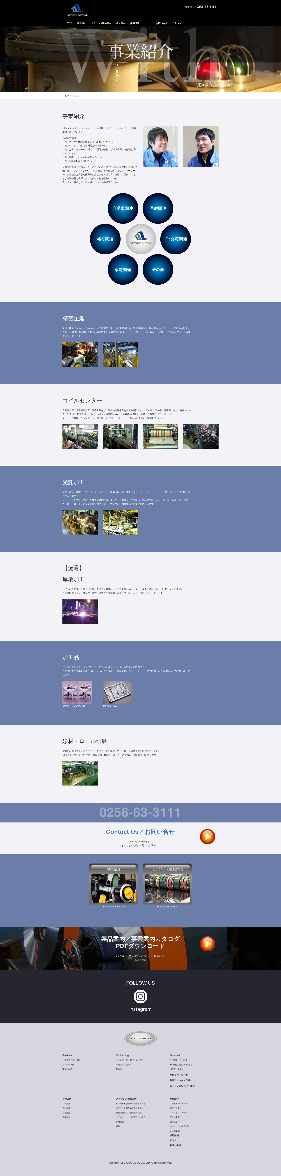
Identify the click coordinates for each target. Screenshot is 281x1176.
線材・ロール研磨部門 (179, 1126)
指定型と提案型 (176, 1069)
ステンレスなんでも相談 (182, 1085)
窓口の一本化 (68, 1064)
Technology (122, 1055)
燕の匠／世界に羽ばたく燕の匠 (129, 1059)
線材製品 (120, 1121)
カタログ (176, 23)
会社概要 (66, 1107)
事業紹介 (81, 23)
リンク (147, 23)
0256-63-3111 (206, 7)
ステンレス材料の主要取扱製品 (129, 1107)
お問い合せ (161, 23)
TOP (69, 23)
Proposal (175, 1055)
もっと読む (140, 959)
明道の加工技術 (123, 1064)
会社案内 (120, 23)
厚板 (118, 1126)
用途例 (119, 1069)
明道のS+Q (67, 1069)
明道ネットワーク (179, 1074)
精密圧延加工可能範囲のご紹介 (129, 1112)
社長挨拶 (66, 1103)
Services (67, 1055)
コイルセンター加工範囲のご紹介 (130, 1117)
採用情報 (134, 23)
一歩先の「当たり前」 (72, 1059)
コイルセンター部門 (178, 1112)
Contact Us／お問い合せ (140, 831)
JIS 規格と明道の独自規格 (181, 1064)
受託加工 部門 (176, 1130)
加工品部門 (175, 1121)
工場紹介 (66, 1112)
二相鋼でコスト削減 (178, 1059)
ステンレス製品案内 (101, 23)
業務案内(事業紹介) (178, 1103)
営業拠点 (66, 1117)
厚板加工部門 (175, 1117)
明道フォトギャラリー (181, 1080)
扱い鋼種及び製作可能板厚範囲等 (130, 1103)
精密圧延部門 (175, 1107)
